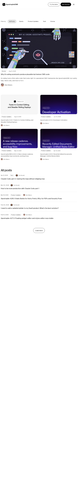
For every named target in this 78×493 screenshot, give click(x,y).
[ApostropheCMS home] (10, 4)
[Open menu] (74, 4)
